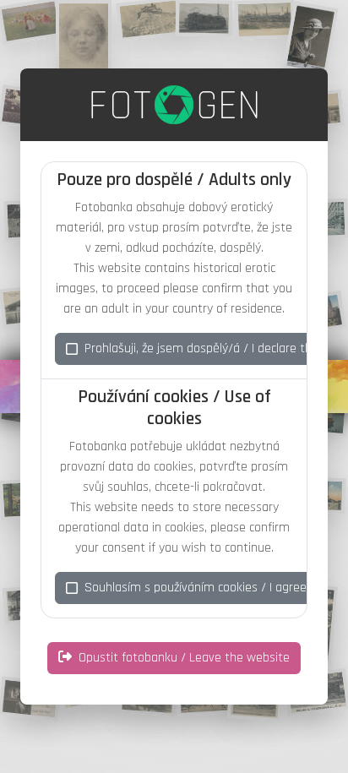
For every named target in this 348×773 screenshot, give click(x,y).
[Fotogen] (174, 104)
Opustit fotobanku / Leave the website (184, 658)
